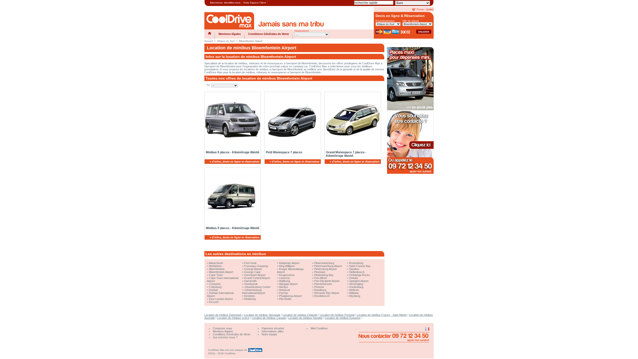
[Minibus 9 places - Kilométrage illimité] (232, 120)
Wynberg (354, 295)
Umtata (353, 277)
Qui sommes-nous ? (225, 337)
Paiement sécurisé (273, 328)
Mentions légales (230, 33)
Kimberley (250, 298)
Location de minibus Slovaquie (262, 314)
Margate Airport (288, 283)
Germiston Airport (254, 274)
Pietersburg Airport (325, 269)
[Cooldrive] (229, 20)
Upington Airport (358, 280)
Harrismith (250, 280)
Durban (213, 289)
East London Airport (221, 298)
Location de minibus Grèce (233, 317)
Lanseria (284, 277)
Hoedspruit (250, 283)
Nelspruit (284, 289)
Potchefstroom (323, 283)
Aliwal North (216, 263)
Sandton (354, 269)
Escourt (214, 301)
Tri (208, 85)
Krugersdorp (286, 274)
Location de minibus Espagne (342, 317)
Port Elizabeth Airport (326, 280)
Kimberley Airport (289, 263)
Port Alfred (320, 277)
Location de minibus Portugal (337, 314)
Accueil (208, 41)
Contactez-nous (222, 328)
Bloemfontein (217, 269)
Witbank (354, 292)
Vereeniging (356, 283)
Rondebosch (322, 295)
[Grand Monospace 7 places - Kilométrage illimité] (352, 120)
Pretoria (319, 286)
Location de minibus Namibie (305, 317)
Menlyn (283, 286)
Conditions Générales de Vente (268, 33)
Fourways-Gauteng (256, 266)
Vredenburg (356, 286)
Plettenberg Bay (323, 274)
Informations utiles (273, 331)
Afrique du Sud (226, 41)
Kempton (249, 295)
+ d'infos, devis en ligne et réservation (234, 161)
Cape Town (216, 274)
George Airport (253, 269)
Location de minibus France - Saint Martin (382, 314)
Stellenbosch (357, 271)
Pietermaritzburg (324, 263)
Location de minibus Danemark (223, 314)
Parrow (283, 292)
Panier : (421, 9)
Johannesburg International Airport (253, 291)
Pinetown (319, 271)
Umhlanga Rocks (359, 274)
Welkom (354, 289)
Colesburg (215, 286)
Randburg (320, 289)
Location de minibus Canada (269, 317)
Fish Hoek (250, 263)
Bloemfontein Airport (221, 271)
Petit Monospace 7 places (284, 152)
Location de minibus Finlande (300, 314)
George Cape (252, 271)
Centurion (215, 283)
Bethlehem (215, 266)
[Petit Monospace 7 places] (292, 120)
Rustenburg (356, 263)
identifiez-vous (232, 2)
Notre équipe (269, 334)
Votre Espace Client (254, 2)
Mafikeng (284, 280)
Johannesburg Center (257, 286)
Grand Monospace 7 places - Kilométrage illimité (346, 154)
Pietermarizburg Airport (328, 266)
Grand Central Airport (257, 277)
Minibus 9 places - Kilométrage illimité (232, 152)
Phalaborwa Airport (290, 295)
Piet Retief (285, 298)
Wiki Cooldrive (319, 328)
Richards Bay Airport (326, 292)
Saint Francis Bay (360, 266)
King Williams (287, 266)
